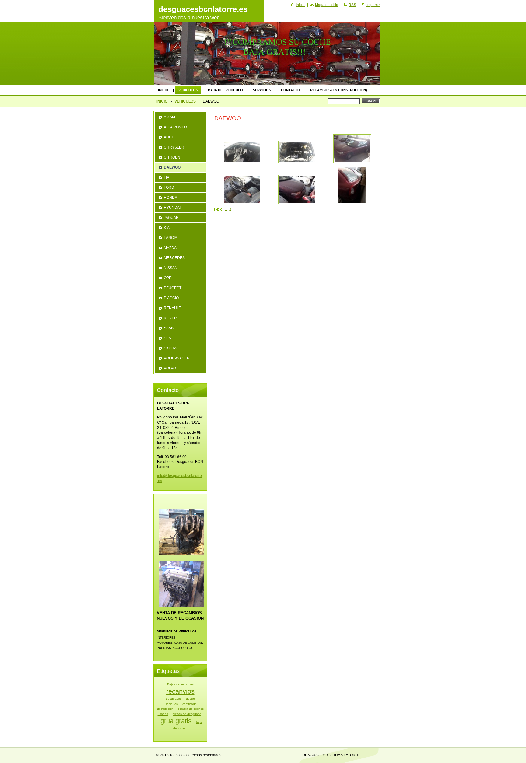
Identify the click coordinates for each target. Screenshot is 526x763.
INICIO (163, 90)
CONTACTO (290, 90)
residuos (172, 703)
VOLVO (170, 368)
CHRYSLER (174, 147)
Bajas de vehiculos (180, 684)
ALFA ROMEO (175, 127)
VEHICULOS (188, 90)
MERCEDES (174, 258)
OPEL (169, 278)
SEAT (168, 338)
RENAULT (172, 308)
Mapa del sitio (326, 5)
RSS (352, 5)
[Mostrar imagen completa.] (242, 152)
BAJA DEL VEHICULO (225, 90)
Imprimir (373, 5)
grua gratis (175, 721)
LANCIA (170, 238)
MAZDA (170, 248)
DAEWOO (172, 167)
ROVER (170, 318)
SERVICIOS (262, 90)
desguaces (173, 698)
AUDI (168, 137)
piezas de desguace (187, 714)
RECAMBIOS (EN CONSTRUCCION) (338, 90)
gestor (190, 698)
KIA (167, 228)
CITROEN (172, 157)
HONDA (170, 197)
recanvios (180, 691)
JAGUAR (171, 217)
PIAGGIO (171, 298)
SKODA (170, 348)
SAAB (169, 328)
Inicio (300, 5)
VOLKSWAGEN (177, 358)
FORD (169, 187)
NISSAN (170, 268)
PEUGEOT (172, 288)
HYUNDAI (172, 207)
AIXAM (169, 117)
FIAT (167, 177)
